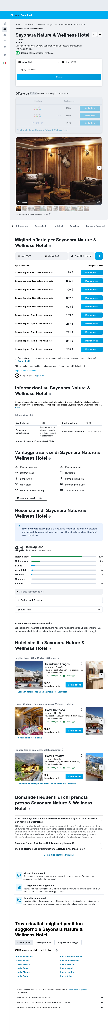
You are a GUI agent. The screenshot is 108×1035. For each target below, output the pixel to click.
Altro (17, 407)
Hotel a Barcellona (24, 956)
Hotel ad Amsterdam (69, 960)
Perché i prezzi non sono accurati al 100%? (38, 1007)
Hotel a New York (67, 964)
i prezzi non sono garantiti (77, 989)
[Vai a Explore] (4, 47)
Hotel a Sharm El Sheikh (70, 956)
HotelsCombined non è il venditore (34, 997)
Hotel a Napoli (66, 968)
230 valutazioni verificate (41, 52)
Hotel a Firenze (23, 972)
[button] (5, 15)
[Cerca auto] (4, 35)
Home (18, 24)
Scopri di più (24, 361)
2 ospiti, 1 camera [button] (27, 69)
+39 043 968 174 (24, 49)
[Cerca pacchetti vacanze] (4, 41)
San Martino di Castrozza (70, 24)
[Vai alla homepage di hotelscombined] (21, 15)
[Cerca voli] (4, 23)
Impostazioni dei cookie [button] (25, 370)
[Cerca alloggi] (4, 29)
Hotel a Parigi (22, 976)
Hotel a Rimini (22, 960)
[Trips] (4, 55)
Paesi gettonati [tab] (43, 942)
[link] (42, 691)
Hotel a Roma (22, 968)
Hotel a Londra (66, 972)
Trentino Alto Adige (44, 24)
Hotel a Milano (66, 976)
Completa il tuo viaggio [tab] (68, 942)
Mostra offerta (74, 684)
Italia (25, 24)
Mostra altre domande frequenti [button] (59, 854)
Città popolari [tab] (24, 942)
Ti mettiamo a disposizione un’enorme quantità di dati (43, 1002)
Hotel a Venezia (23, 964)
